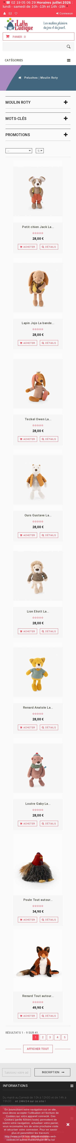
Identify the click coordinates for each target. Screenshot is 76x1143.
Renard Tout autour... (38, 996)
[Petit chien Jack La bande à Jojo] (38, 191)
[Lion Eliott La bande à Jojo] (38, 576)
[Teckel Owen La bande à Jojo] (38, 384)
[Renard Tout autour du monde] (38, 960)
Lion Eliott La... (38, 611)
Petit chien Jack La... (38, 227)
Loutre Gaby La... (38, 803)
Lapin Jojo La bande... (38, 323)
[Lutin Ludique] (38, 24)
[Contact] (10, 13)
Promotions (18, 135)
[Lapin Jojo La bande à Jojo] (38, 288)
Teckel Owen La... (38, 419)
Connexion (66, 13)
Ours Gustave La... (38, 515)
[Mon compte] (5, 13)
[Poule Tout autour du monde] (38, 864)
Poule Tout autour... (38, 900)
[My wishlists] (16, 13)
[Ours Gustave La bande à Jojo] (38, 480)
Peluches (31, 77)
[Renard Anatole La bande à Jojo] (38, 672)
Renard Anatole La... (38, 707)
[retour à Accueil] (19, 77)
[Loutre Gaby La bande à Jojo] (38, 768)
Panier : (19, 36)
